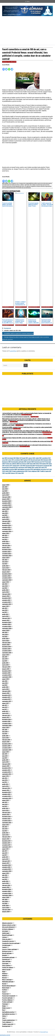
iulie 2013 (4, 802)
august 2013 (5, 800)
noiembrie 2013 (6, 794)
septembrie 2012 (6, 822)
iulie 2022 (4, 584)
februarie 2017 (6, 715)
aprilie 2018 (5, 687)
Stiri (17, 330)
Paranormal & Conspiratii (43, 465)
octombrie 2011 (6, 845)
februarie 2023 (6, 570)
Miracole (4, 977)
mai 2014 (4, 782)
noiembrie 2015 (6, 745)
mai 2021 (4, 612)
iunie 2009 (5, 901)
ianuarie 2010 (5, 887)
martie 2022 (5, 592)
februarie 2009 (6, 909)
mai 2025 (4, 515)
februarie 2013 (6, 812)
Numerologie (5, 987)
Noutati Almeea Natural (8, 985)
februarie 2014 (6, 788)
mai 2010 (4, 879)
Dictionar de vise (6, 951)
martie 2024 (5, 543)
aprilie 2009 (5, 905)
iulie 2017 (4, 705)
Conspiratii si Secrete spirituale (10, 943)
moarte (8, 465)
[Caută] (26, 365)
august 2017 (5, 703)
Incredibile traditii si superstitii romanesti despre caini (19, 333)
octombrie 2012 (6, 820)
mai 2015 (4, 758)
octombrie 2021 (6, 602)
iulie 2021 (4, 608)
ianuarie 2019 (5, 669)
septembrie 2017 (6, 701)
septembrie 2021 (6, 604)
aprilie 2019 (5, 663)
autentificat (13, 351)
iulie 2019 (4, 656)
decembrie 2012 (6, 816)
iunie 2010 (4, 877)
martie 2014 (5, 786)
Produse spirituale (7, 1002)
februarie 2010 (6, 885)
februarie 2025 (6, 521)
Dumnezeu (6, 462)
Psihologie (5, 1004)
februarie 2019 (6, 667)
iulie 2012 (4, 826)
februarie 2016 (6, 739)
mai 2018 (4, 685)
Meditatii (4, 975)
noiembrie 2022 (6, 576)
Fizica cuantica (6, 965)
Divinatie (47, 460)
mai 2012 (4, 830)
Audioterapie (5, 933)
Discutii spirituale (37, 460)
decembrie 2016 (6, 719)
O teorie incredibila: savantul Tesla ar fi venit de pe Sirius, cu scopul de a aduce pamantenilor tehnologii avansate (27, 427)
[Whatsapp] (9, 68)
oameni (11, 330)
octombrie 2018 (6, 675)
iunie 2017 (4, 707)
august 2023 (5, 557)
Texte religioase (34, 471)
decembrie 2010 (6, 865)
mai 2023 (4, 563)
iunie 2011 (4, 853)
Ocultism (4, 989)
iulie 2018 (4, 681)
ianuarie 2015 (5, 766)
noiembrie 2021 (6, 600)
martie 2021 (5, 616)
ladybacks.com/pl (5, 1035)
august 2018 (5, 679)
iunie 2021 (4, 610)
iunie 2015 (4, 756)
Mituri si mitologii (6, 979)
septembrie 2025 (6, 507)
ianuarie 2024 (6, 547)
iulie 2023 (4, 559)
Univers (14, 473)
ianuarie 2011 (5, 863)
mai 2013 (4, 806)
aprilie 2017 (5, 711)
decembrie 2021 (6, 598)
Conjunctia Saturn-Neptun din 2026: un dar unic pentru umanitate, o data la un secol (24, 438)
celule (39, 458)
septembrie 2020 (6, 628)
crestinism (18, 460)
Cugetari (26, 460)
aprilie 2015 (5, 760)
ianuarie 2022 (5, 596)
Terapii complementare (20, 471)
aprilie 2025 (5, 517)
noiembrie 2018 (6, 673)
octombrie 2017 (6, 699)
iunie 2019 (4, 659)
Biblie (19, 458)
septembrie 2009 (6, 895)
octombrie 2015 (6, 747)
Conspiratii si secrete (8, 941)
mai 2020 (4, 636)
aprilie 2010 (5, 881)
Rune (3, 1010)
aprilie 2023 (5, 566)
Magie (3, 971)
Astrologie (11, 458)
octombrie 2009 (6, 893)
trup (8, 473)
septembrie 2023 (6, 555)
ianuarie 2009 (5, 911)
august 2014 (5, 776)
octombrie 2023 (6, 553)
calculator (6, 330)
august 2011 (5, 849)
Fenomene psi (39, 462)
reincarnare (22, 467)
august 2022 (5, 582)
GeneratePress (44, 1032)
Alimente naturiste (7, 923)
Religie (31, 467)
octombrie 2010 (6, 869)
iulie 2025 (4, 511)
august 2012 (5, 824)
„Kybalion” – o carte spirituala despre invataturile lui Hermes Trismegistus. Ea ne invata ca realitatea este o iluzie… (26, 424)
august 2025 (5, 509)
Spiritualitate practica (9, 469)
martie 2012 (5, 834)
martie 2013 (5, 810)
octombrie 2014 (6, 772)
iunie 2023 (5, 561)
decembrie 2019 (6, 646)
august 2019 (5, 654)
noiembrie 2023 (6, 551)
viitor (19, 330)
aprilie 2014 (5, 784)
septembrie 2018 (6, 677)
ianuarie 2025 (5, 523)
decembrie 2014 (6, 768)
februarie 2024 (6, 545)
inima (39, 463)
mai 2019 (4, 661)
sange (38, 467)
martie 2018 (5, 689)
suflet (8, 471)
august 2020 (5, 630)
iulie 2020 (4, 632)
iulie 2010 (4, 875)
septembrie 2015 (6, 750)
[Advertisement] (27, 34)
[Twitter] (6, 68)
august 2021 (5, 606)
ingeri (33, 463)
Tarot (3, 1018)
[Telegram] (12, 68)
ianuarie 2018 (5, 693)
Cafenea (4, 937)
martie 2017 (5, 713)
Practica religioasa (7, 1000)
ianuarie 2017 (5, 717)
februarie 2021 (6, 618)
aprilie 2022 (5, 590)
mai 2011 (4, 855)
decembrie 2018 (6, 671)
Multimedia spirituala (7, 981)
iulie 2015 (4, 754)
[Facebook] (3, 68)
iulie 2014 (4, 778)
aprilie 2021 (5, 614)
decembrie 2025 (6, 501)
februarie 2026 (6, 497)
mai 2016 (4, 733)
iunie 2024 (5, 537)
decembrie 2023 (6, 549)
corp (5, 460)
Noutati (4, 983)
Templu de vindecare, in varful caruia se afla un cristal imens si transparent (22, 434)
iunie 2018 (4, 683)
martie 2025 (5, 519)
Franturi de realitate (12, 463)
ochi (22, 465)
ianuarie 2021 (5, 620)
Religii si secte (6, 1008)
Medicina (4, 973)
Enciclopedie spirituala (18, 462)
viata (21, 473)
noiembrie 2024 (6, 527)
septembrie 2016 (6, 725)
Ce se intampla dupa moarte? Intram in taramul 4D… (16, 416)
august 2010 (5, 873)
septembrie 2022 (6, 580)
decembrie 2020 (6, 622)
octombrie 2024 (6, 529)
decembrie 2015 (6, 743)
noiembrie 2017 (6, 697)
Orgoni (4, 992)
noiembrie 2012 (6, 818)
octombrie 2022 (6, 578)
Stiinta (4, 1016)
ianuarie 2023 (5, 572)
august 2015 (5, 752)
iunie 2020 (5, 634)
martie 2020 (5, 640)
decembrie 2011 (6, 841)
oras (14, 330)
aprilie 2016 (5, 735)
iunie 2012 (4, 828)
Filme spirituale (6, 961)
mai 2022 (4, 588)
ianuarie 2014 (5, 790)
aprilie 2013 (5, 808)
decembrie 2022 (6, 574)
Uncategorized (7, 328)
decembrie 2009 (6, 889)
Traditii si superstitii (7, 1024)
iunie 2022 (5, 586)
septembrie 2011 (6, 847)
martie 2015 (5, 762)
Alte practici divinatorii (8, 927)
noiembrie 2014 (6, 770)
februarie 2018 (6, 691)
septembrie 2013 (6, 798)
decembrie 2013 (6, 792)
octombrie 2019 (6, 650)
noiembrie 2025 (6, 503)
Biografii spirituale (7, 935)
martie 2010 (5, 883)
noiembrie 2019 (6, 648)
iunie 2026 (5, 489)
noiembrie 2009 (6, 891)
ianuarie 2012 (5, 839)
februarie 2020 (6, 642)
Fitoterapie (5, 963)
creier (11, 460)
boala (25, 458)
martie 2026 (5, 495)
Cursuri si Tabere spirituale (9, 949)
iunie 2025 (5, 513)
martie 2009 (5, 907)
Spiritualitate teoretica (25, 469)
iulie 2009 (4, 899)
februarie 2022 (6, 594)
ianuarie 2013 (5, 814)
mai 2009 (4, 903)
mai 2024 (4, 539)
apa (4, 458)
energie (30, 462)
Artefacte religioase (7, 929)
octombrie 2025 (6, 505)
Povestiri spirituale (7, 998)
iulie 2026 (4, 487)
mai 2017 (4, 709)
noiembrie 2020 (6, 624)
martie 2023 (5, 568)
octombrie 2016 (6, 723)
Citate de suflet (6, 939)
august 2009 (5, 897)
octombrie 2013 (6, 796)
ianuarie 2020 (5, 644)
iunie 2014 (5, 780)
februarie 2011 (6, 861)
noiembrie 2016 (6, 721)
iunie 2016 (4, 731)
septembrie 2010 (6, 871)
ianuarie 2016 (5, 741)
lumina (45, 463)
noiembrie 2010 (6, 867)
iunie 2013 (4, 804)
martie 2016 (5, 737)
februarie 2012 (6, 836)
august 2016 (5, 727)
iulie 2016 (4, 729)
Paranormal (30, 465)
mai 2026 (4, 491)
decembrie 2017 (6, 695)
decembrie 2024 (6, 525)
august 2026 (5, 485)
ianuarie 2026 (5, 499)
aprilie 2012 (5, 832)
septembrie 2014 (6, 774)
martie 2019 (5, 665)
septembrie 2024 (6, 531)
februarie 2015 (6, 764)
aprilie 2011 (5, 857)
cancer (31, 458)
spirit (44, 467)
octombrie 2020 (6, 626)
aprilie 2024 (5, 541)
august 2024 (5, 533)
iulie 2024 (4, 535)
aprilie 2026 (5, 493)
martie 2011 (5, 859)
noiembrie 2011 (6, 843)
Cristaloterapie (6, 945)
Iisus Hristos (24, 463)
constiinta (46, 458)
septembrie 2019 (6, 652)
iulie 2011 (4, 851)
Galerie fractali (6, 969)
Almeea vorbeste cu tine (8, 925)
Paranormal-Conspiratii (10, 467)
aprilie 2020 (5, 638)
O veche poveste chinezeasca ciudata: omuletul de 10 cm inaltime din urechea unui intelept (26, 441)
